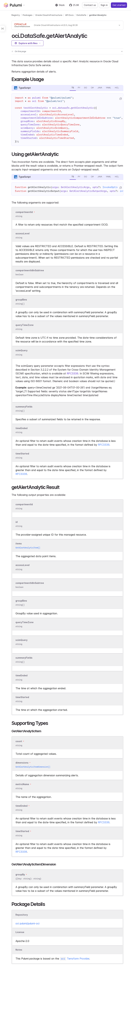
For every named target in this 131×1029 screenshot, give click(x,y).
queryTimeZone (24, 325)
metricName (22, 784)
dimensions (21, 762)
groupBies (21, 299)
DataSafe (81, 15)
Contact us (90, 5)
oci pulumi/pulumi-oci (27, 923)
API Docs (69, 15)
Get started (118, 5)
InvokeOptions (112, 187)
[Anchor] (90, 35)
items (18, 543)
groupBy (20, 874)
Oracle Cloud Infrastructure (48, 15)
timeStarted (22, 453)
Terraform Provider (75, 958)
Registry (16, 15)
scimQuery (21, 350)
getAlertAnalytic (98, 15)
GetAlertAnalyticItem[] (27, 548)
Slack (62, 5)
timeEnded (21, 428)
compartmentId (24, 212)
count (18, 741)
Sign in (104, 5)
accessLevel (22, 233)
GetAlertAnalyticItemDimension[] (32, 767)
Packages (27, 15)
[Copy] (120, 98)
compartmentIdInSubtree (29, 270)
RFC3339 (72, 373)
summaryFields (23, 406)
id (16, 522)
